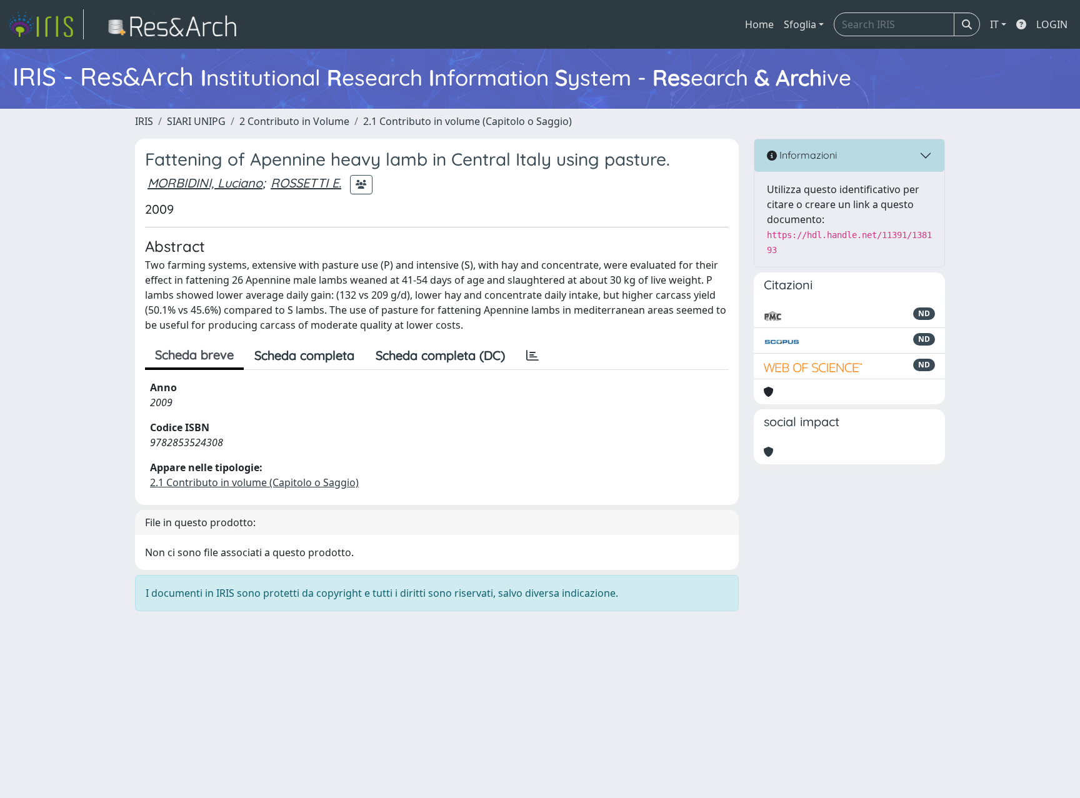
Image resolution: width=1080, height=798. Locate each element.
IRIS (144, 121)
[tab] (532, 355)
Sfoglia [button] (800, 24)
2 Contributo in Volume (294, 121)
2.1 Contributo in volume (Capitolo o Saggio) (467, 121)
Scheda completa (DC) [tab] (440, 355)
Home (759, 24)
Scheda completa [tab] (304, 355)
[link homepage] (46, 24)
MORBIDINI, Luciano (205, 183)
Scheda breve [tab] (194, 354)
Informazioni (807, 155)
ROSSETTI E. (306, 183)
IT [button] (994, 24)
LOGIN (1052, 24)
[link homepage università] (176, 24)
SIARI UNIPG (196, 121)
